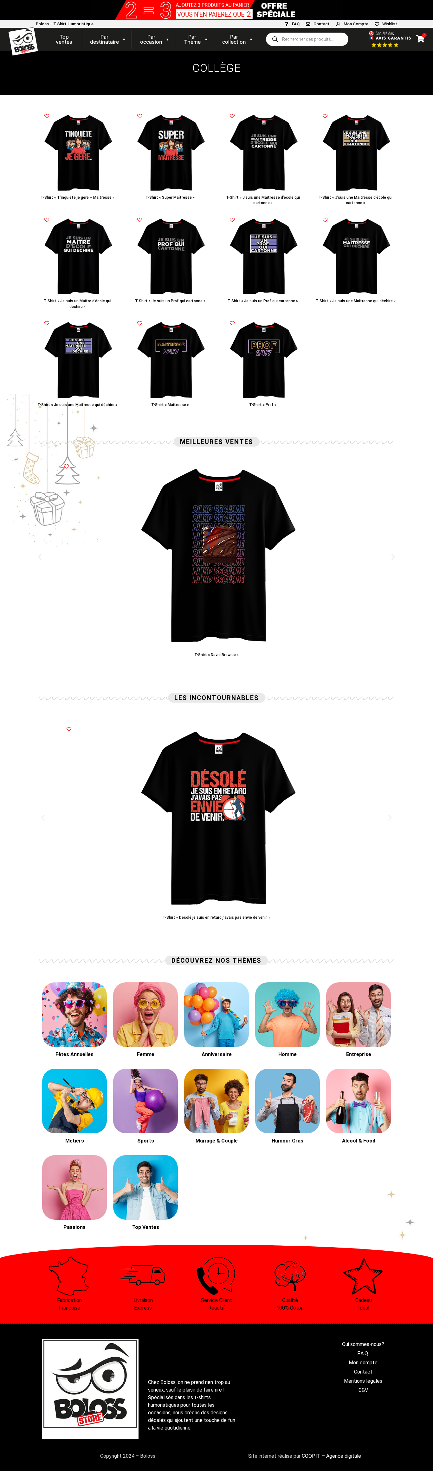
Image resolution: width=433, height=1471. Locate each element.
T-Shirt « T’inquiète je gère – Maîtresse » (77, 197)
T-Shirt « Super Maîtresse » (170, 197)
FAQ (296, 24)
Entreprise (358, 1054)
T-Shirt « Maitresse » (170, 405)
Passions (74, 1227)
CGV (363, 1390)
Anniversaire (217, 1054)
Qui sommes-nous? (363, 1344)
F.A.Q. (363, 1353)
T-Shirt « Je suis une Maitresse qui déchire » (356, 301)
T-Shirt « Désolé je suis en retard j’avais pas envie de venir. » (216, 917)
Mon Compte (356, 24)
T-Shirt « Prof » (262, 405)
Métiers (74, 1141)
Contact (321, 24)
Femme (145, 1054)
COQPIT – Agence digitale (331, 1456)
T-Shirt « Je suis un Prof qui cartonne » (170, 301)
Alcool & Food (358, 1141)
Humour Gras (287, 1141)
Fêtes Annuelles (74, 1054)
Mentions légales (363, 1381)
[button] (40, 557)
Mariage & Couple (217, 1141)
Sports (145, 1141)
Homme (287, 1054)
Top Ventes (145, 1227)
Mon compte (363, 1363)
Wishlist (389, 24)
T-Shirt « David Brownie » (216, 655)
